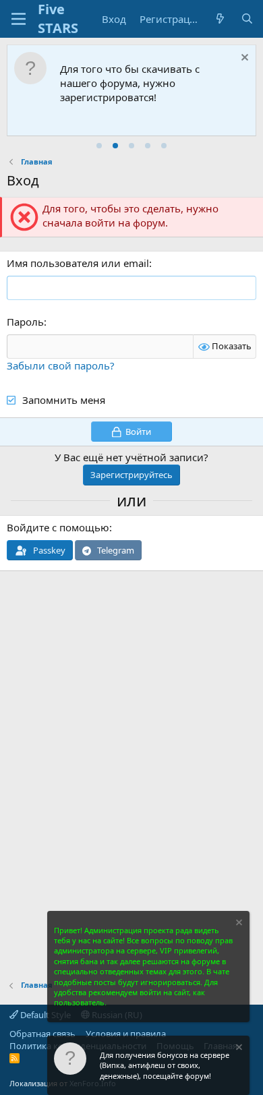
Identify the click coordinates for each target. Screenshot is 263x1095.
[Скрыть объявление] (243, 59)
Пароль (25, 321)
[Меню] (18, 18)
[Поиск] (247, 19)
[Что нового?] (220, 19)
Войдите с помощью (58, 527)
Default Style (44, 1015)
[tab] (99, 146)
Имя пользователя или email (78, 263)
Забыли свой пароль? (61, 365)
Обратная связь (42, 1034)
